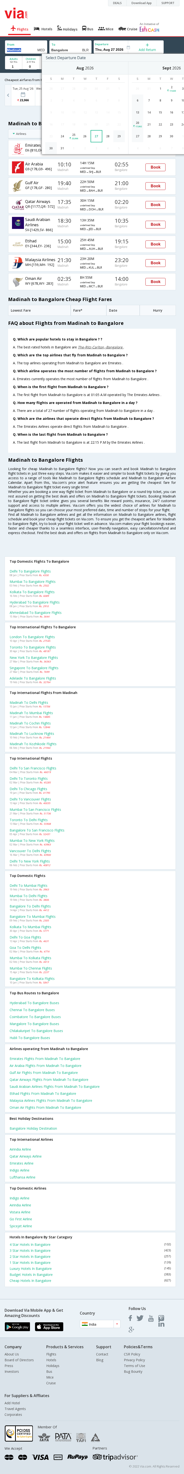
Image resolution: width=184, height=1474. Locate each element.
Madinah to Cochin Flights (30, 723)
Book (156, 167)
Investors (12, 1371)
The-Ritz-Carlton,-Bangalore (100, 347)
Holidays (52, 1365)
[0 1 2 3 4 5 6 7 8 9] (31, 67)
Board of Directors (19, 1360)
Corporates (13, 1414)
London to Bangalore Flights (32, 637)
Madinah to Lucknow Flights (32, 733)
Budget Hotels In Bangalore (90, 1274)
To (53, 45)
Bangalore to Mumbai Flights (33, 916)
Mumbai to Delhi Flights (28, 896)
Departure (102, 44)
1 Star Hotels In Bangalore (90, 1262)
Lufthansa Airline (22, 1177)
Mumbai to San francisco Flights (35, 809)
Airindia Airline (20, 1149)
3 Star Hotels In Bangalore (90, 1250)
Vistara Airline (20, 1212)
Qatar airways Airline (26, 1156)
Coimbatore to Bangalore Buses (35, 1016)
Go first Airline (21, 1219)
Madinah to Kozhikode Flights (33, 744)
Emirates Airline (22, 1163)
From (10, 45)
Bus (49, 1371)
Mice (50, 1377)
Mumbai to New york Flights (32, 840)
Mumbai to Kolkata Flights (30, 958)
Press (9, 1365)
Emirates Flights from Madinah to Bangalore (45, 1058)
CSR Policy (132, 1354)
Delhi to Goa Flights (25, 937)
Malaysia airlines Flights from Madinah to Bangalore (51, 1100)
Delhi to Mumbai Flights (28, 885)
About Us (12, 1354)
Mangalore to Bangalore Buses (34, 1023)
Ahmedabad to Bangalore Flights (36, 612)
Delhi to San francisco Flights (33, 768)
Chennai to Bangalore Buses (32, 1010)
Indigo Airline (19, 1170)
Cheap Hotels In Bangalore (90, 1280)
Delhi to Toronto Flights (29, 778)
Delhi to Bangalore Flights (30, 571)
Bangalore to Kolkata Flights (32, 978)
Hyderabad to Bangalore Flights (35, 602)
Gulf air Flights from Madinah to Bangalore (44, 1072)
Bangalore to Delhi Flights (30, 906)
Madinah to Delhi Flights (29, 702)
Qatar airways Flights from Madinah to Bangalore (49, 1079)
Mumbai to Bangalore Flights (33, 581)
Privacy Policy (134, 1360)
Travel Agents (15, 1408)
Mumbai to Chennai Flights (31, 968)
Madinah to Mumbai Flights (31, 713)
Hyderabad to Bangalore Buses (34, 1003)
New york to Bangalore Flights (34, 657)
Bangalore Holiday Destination (33, 1128)
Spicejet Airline (21, 1226)
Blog (99, 1360)
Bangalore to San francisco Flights (37, 830)
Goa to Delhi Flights (25, 947)
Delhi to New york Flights (30, 861)
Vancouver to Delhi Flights (30, 851)
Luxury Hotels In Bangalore (90, 1268)
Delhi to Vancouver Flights (30, 799)
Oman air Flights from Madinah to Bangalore (45, 1107)
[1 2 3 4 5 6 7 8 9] (13, 67)
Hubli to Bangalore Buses (30, 1037)
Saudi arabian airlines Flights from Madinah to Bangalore (55, 1086)
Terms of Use (134, 1365)
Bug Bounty (133, 1371)
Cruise (51, 1383)
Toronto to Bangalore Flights (33, 647)
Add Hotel (12, 1403)
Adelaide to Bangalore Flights (33, 678)
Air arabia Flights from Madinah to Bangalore (45, 1065)
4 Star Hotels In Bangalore (90, 1244)
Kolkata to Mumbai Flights (30, 927)
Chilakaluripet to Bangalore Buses (36, 1030)
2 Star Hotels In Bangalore (90, 1256)
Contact (102, 1354)
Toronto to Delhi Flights (29, 820)
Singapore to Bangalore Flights (34, 668)
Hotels (51, 1360)
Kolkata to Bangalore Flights (32, 592)
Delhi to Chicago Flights (28, 789)
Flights (51, 1354)
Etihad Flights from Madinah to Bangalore (43, 1093)
